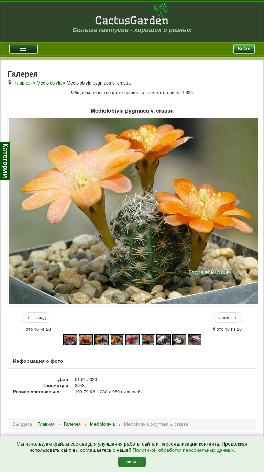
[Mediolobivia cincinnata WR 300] (86, 339)
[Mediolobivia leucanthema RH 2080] (163, 339)
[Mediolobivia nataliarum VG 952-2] (195, 339)
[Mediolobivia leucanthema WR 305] (179, 339)
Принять (132, 461)
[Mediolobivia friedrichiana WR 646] (117, 339)
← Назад (37, 317)
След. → (227, 317)
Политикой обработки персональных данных (183, 450)
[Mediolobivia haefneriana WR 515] (132, 339)
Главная (23, 82)
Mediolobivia (49, 82)
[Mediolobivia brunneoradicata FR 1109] (70, 339)
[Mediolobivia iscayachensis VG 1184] (148, 339)
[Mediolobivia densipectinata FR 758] (101, 339)
